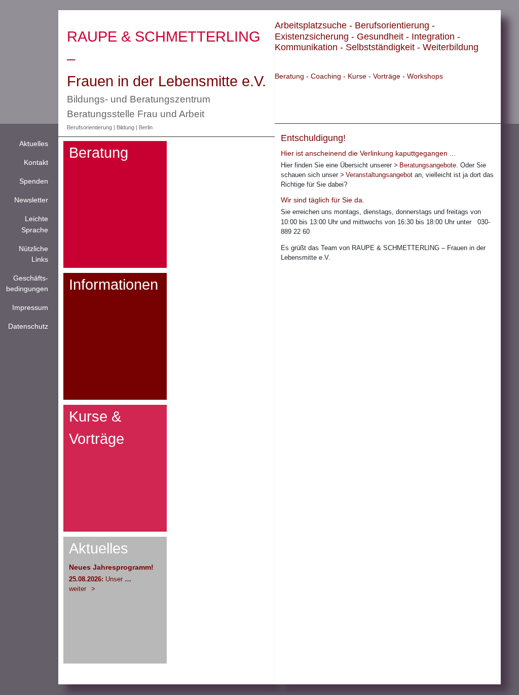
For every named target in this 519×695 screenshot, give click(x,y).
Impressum (30, 307)
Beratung (98, 152)
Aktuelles (33, 144)
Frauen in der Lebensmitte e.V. (166, 81)
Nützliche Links (33, 254)
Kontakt (36, 162)
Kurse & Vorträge (96, 427)
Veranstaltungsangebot (379, 175)
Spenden (33, 181)
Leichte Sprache (34, 224)
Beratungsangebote (427, 165)
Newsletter (31, 200)
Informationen (113, 284)
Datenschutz (28, 326)
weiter (78, 589)
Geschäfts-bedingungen (27, 283)
